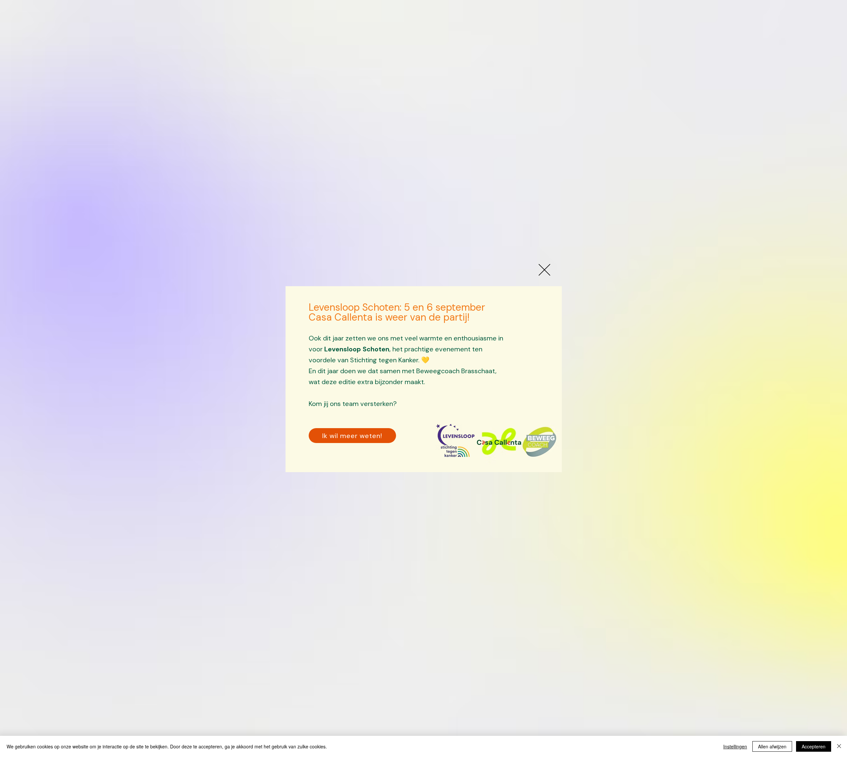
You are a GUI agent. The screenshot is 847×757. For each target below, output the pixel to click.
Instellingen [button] (735, 746)
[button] (544, 270)
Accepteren (813, 746)
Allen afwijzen (772, 746)
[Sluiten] (839, 746)
